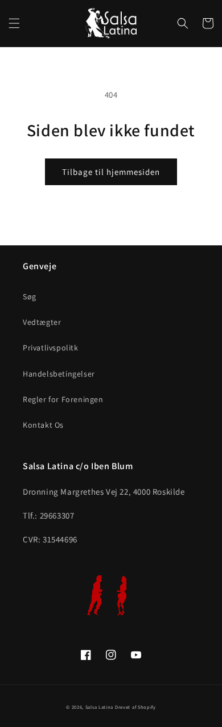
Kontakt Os (43, 425)
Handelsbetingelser (59, 374)
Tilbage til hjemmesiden (111, 171)
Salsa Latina (99, 707)
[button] (14, 23)
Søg (29, 296)
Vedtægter (42, 322)
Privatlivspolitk (51, 347)
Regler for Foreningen (63, 399)
